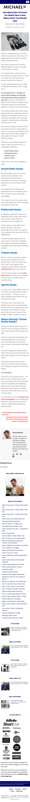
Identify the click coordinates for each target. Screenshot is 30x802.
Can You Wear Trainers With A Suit (13, 536)
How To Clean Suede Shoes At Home (14, 594)
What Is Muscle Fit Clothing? (11, 599)
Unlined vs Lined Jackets (10, 572)
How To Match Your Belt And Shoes (13, 589)
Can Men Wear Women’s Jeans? (12, 618)
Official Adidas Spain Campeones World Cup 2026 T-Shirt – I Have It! (19, 646)
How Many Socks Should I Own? (12, 526)
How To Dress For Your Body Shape (13, 538)
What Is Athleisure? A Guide (11, 613)
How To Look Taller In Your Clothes (13, 586)
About (11, 789)
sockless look (6, 269)
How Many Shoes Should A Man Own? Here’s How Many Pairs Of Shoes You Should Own (17, 419)
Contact (17, 789)
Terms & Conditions (21, 798)
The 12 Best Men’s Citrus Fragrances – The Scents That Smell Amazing (18, 702)
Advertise (19, 791)
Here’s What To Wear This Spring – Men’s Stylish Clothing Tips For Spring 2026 (19, 665)
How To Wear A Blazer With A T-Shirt (14, 596)
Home (1, 783)
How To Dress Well (8, 533)
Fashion (8, 24)
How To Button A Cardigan (10, 548)
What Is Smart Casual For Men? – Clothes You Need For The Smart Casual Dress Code (19, 629)
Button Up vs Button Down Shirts (12, 550)
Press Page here (6, 776)
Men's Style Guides (18, 24)
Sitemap (11, 798)
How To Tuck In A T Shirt (10, 553)
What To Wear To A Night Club (12, 524)
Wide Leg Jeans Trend (9, 615)
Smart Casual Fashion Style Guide (13, 564)
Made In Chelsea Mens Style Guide (13, 601)
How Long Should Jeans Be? (11, 521)
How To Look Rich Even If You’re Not (13, 584)
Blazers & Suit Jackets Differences (13, 574)
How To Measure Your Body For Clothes (15, 545)
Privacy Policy (15, 799)
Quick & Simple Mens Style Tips (12, 591)
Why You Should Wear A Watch (12, 567)
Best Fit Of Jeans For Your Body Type (14, 581)
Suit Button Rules (7, 569)
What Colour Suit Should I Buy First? (13, 519)
